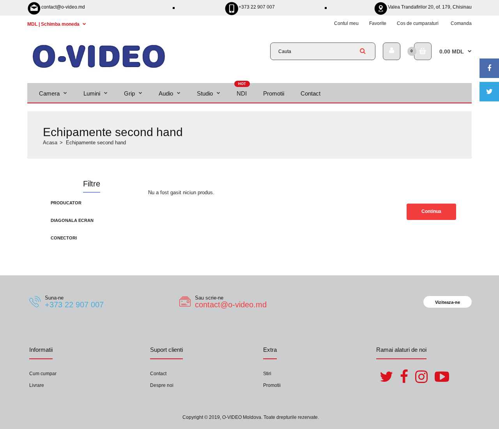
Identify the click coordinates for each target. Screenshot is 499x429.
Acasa (50, 142)
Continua (431, 211)
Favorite (377, 23)
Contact (158, 373)
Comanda (461, 23)
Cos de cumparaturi (418, 23)
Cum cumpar (43, 373)
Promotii (272, 385)
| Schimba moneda (54, 24)
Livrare (36, 385)
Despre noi (161, 385)
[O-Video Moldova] (98, 68)
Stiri (267, 373)
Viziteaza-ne (447, 302)
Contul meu (346, 23)
